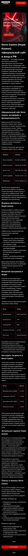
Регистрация (21, 3)
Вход (14, 541)
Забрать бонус (8, 34)
